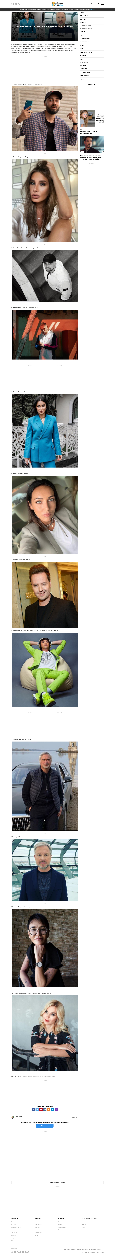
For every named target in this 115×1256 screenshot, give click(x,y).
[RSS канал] (28, 1252)
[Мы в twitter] (19, 4)
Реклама (60, 1224)
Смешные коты (86, 25)
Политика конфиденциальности (66, 1229)
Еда (81, 35)
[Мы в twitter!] (18, 1252)
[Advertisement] (45, 69)
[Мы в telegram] (16, 4)
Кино (81, 59)
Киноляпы (85, 62)
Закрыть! (92, 9)
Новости (82, 12)
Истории (13, 1224)
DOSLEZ (14, 1249)
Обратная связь (62, 1227)
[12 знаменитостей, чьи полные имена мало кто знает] (56, 1109)
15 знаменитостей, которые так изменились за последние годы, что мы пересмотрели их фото (91, 157)
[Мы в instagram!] (20, 1252)
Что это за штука (85, 72)
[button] (33, 1109)
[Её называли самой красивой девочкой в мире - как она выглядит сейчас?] (92, 118)
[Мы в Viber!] (26, 1252)
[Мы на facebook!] (12, 4)
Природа (82, 31)
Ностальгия (83, 68)
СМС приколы (84, 15)
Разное (82, 79)
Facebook (84, 1221)
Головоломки (38, 1221)
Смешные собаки (87, 28)
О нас (59, 1221)
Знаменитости (84, 41)
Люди (82, 45)
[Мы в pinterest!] (23, 1252)
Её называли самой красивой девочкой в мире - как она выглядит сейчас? (90, 131)
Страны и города (85, 38)
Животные (83, 22)
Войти (91, 3)
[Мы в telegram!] (15, 1252)
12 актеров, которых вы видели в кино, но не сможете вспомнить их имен (38, 1076)
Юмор (82, 48)
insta (45, 244)
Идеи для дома (84, 75)
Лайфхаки (83, 55)
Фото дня (83, 19)
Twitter (83, 1227)
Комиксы (83, 65)
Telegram (84, 1224)
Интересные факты (86, 52)
